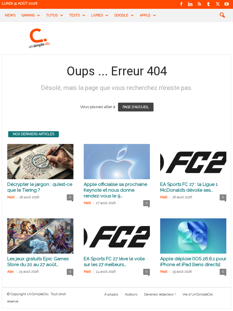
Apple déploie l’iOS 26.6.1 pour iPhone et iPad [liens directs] (193, 261)
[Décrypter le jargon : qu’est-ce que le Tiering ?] (40, 161)
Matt (11, 197)
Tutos (52, 15)
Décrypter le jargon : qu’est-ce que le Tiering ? (39, 187)
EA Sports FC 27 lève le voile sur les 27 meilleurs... (114, 261)
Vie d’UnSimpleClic (198, 294)
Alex (10, 272)
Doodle (121, 15)
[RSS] (199, 4)
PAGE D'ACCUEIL (136, 107)
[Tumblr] (208, 4)
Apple (145, 15)
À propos (111, 294)
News (10, 15)
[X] (217, 4)
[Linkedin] (190, 4)
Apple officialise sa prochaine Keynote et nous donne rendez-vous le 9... (115, 190)
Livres (97, 15)
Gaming (28, 15)
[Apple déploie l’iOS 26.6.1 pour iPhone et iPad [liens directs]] (193, 236)
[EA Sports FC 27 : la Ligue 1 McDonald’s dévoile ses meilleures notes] (193, 161)
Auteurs (131, 294)
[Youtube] (226, 4)
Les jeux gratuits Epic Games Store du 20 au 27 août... (38, 261)
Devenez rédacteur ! (160, 294)
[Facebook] (181, 4)
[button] (222, 15)
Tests (74, 15)
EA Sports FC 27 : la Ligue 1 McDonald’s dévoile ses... (189, 187)
